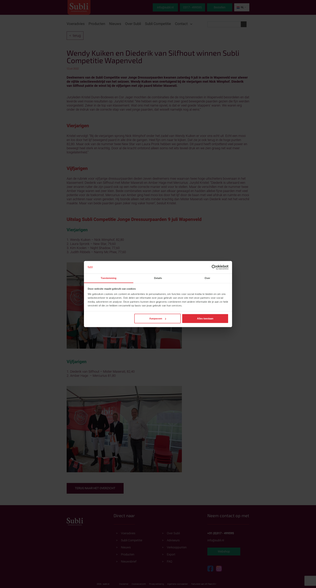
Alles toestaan (205, 318)
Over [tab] (207, 278)
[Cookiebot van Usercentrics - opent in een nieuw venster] (214, 267)
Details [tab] (158, 278)
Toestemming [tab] (108, 278)
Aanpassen (155, 318)
